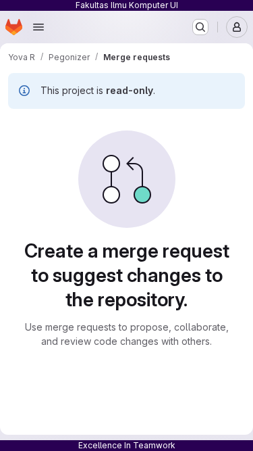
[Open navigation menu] (38, 27)
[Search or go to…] (200, 27)
